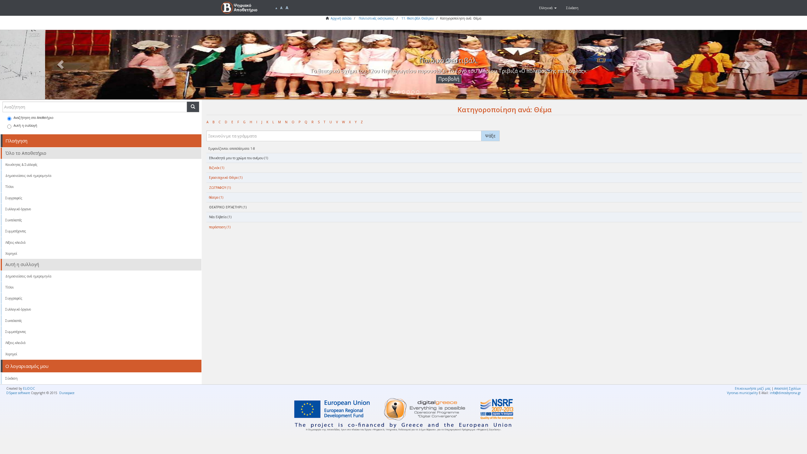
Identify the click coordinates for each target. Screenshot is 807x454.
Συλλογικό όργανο (18, 209)
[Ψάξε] (193, 107)
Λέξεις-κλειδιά (15, 242)
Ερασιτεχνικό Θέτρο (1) (225, 177)
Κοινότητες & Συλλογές (21, 164)
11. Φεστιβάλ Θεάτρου (417, 18)
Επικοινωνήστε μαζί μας (753, 388)
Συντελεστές (13, 220)
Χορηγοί (11, 253)
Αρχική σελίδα (341, 18)
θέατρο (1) (216, 197)
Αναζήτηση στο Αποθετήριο (33, 117)
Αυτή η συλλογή (25, 125)
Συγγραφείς (13, 198)
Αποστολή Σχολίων (787, 388)
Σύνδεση (11, 378)
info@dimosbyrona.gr (785, 393)
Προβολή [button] (403, 79)
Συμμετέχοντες (15, 231)
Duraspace (66, 393)
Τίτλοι (9, 186)
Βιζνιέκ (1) (216, 168)
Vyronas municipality (742, 393)
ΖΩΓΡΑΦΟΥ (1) (220, 187)
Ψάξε (490, 136)
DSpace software (18, 393)
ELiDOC (29, 388)
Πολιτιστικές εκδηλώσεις (376, 18)
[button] (547, 8)
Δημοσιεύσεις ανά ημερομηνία (28, 175)
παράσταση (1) (219, 227)
